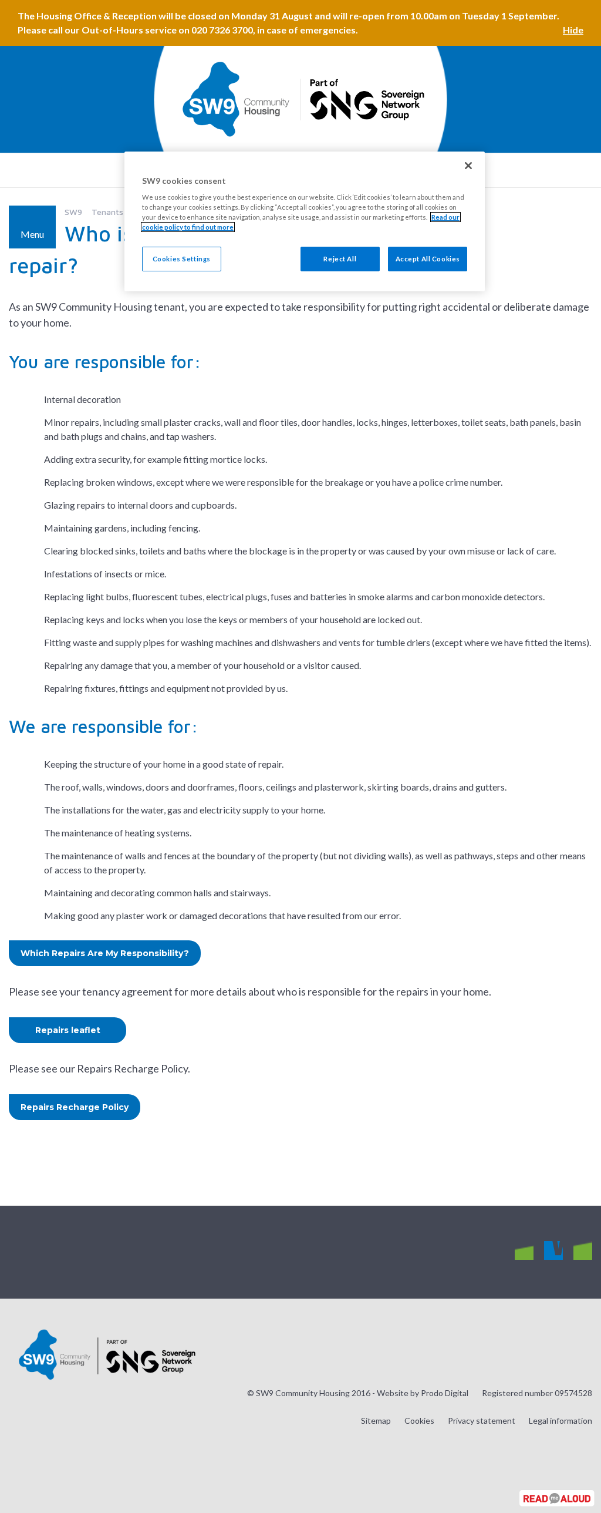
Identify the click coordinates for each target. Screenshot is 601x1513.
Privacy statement (481, 1420)
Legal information (560, 1420)
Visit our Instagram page (524, 1251)
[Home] (236, 99)
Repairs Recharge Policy (75, 1107)
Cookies (419, 1420)
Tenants (107, 212)
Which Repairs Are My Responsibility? (105, 953)
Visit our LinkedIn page (582, 1251)
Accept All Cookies (428, 259)
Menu (32, 234)
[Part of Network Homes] (365, 99)
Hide (573, 29)
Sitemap (376, 1420)
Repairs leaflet (67, 1030)
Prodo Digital (444, 1393)
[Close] (468, 166)
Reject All (339, 259)
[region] (304, 222)
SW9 (73, 212)
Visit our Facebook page (553, 1251)
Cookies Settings (182, 259)
